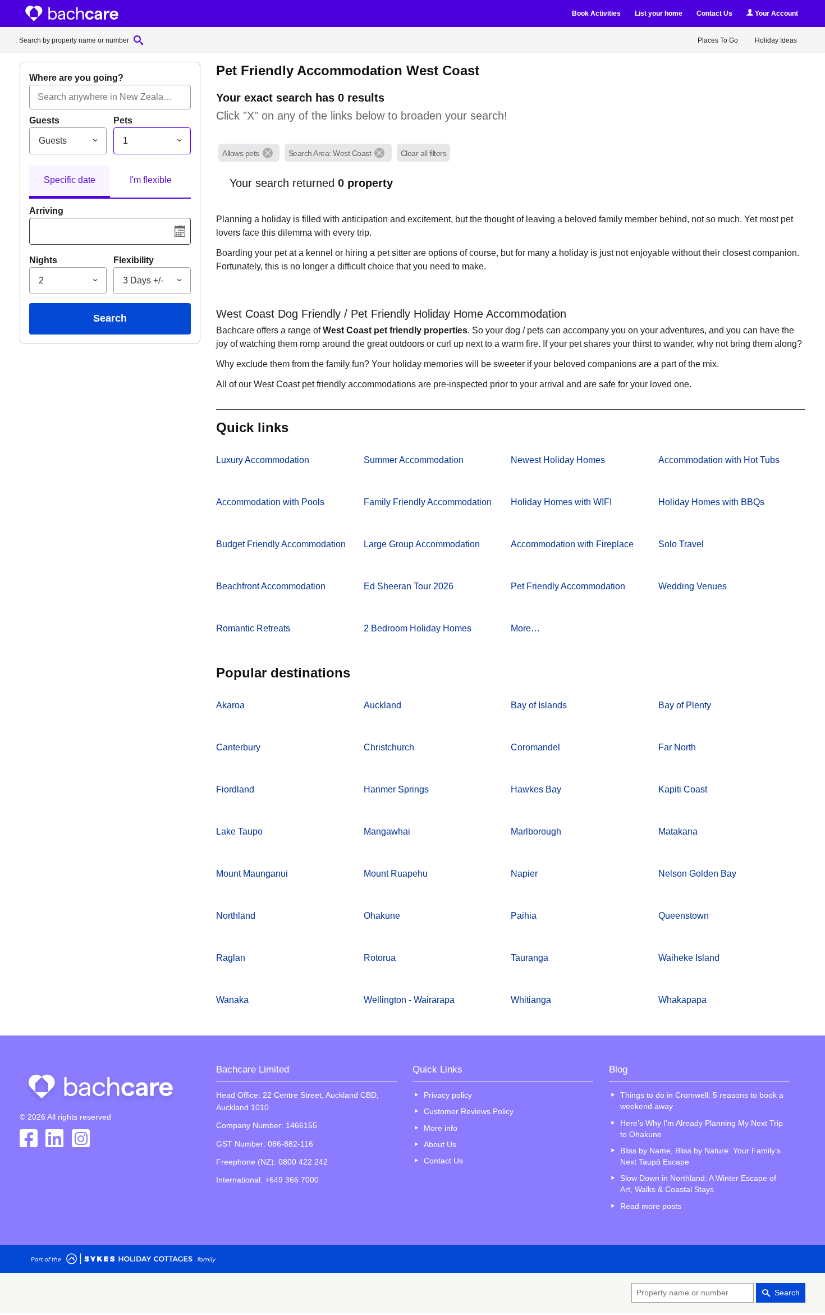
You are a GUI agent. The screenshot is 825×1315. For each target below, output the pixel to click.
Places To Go (718, 40)
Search (110, 318)
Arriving (46, 211)
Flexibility (133, 260)
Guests (44, 120)
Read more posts (650, 1206)
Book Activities (596, 13)
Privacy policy (448, 1095)
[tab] (69, 182)
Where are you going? (76, 78)
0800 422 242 (303, 1161)
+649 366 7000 (292, 1179)
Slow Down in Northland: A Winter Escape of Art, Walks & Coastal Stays (698, 1184)
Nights (43, 260)
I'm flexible (151, 180)
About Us (440, 1144)
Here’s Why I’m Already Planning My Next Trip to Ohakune (701, 1129)
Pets (122, 120)
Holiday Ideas (776, 40)
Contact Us (714, 13)
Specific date (69, 180)
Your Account (775, 13)
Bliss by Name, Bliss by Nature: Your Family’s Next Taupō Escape (700, 1156)
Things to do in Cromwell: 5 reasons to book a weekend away (701, 1101)
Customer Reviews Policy (469, 1111)
